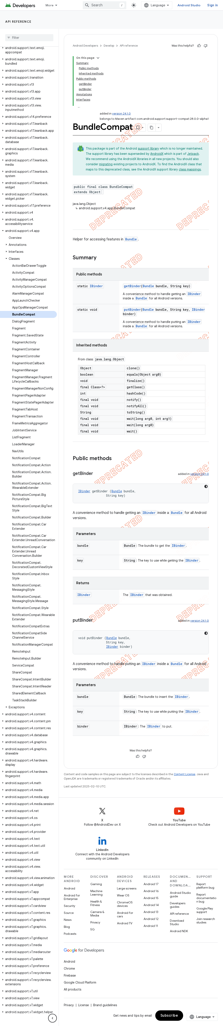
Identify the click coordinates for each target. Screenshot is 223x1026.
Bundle (131, 239)
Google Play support (204, 910)
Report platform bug (205, 885)
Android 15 (151, 898)
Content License (184, 774)
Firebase (70, 975)
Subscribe (169, 1015)
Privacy (95, 922)
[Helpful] (199, 45)
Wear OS (123, 895)
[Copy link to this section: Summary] (100, 258)
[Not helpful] (205, 45)
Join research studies (205, 920)
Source (69, 913)
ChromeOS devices (125, 904)
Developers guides (177, 905)
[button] (28, 50)
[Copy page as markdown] (152, 127)
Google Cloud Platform (80, 982)
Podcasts (70, 934)
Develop (109, 45)
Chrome (69, 968)
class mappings (190, 169)
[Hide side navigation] (52, 1018)
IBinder (96, 286)
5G (92, 929)
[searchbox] (29, 37)
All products (72, 989)
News (67, 920)
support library (148, 148)
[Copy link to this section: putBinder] (97, 620)
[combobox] (104, 5)
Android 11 (151, 926)
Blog (67, 927)
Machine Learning (96, 892)
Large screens (126, 888)
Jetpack (193, 154)
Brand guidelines (105, 1005)
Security (69, 906)
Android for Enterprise (72, 897)
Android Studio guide (180, 894)
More (50, 5)
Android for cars (125, 914)
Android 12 (151, 919)
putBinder (132, 309)
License (83, 1005)
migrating (106, 164)
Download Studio (177, 922)
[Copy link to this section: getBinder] (97, 473)
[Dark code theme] (206, 486)
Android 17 (151, 884)
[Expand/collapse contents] (98, 58)
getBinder (132, 286)
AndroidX (156, 154)
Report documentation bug (206, 898)
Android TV (124, 923)
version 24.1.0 (121, 113)
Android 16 (151, 891)
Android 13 (151, 912)
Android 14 (151, 905)
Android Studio (189, 5)
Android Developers (85, 45)
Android (69, 888)
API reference (18, 22)
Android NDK (179, 931)
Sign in (212, 5)
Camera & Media (97, 913)
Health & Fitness (96, 903)
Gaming (96, 884)
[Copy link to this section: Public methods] (116, 458)
